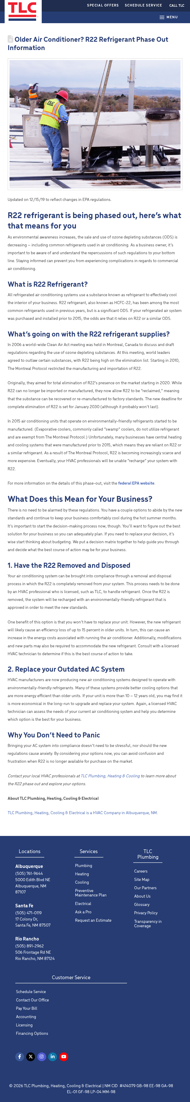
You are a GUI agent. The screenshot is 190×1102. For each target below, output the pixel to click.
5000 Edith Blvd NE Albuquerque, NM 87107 (32, 886)
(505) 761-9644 (29, 874)
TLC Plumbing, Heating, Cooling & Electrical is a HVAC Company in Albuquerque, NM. (83, 813)
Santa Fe (24, 906)
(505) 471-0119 (28, 913)
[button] (176, 6)
